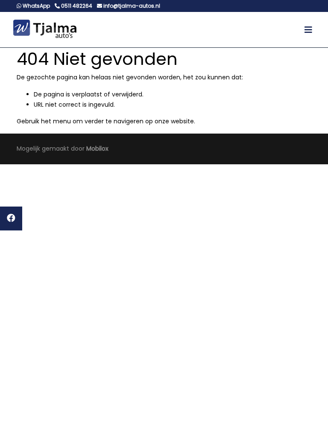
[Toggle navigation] (308, 29)
